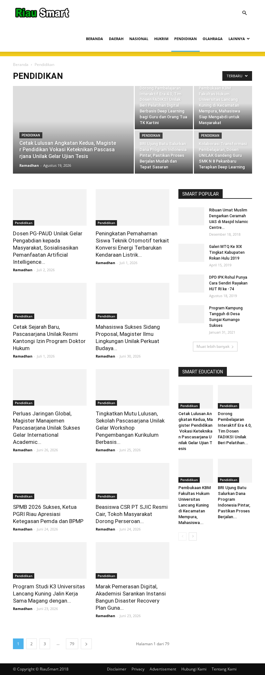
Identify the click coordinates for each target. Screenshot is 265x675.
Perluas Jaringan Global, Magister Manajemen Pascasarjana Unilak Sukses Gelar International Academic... (46, 427)
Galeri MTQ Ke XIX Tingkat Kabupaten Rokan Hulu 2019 (227, 252)
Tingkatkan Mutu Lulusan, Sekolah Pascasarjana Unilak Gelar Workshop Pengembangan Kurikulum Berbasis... (130, 427)
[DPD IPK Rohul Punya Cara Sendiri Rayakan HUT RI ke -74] (191, 283)
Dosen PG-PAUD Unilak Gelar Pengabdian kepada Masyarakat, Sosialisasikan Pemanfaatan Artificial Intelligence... (47, 247)
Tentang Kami (224, 669)
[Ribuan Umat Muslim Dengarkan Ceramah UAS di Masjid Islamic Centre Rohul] (191, 216)
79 (72, 644)
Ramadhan (29, 165)
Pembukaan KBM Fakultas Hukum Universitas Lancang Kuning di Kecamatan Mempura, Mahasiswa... (194, 505)
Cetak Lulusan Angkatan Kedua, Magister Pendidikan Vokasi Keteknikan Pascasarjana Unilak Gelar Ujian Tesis (195, 431)
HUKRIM (161, 38)
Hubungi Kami (194, 669)
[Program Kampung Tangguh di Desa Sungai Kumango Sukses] (191, 314)
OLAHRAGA (213, 38)
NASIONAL (138, 38)
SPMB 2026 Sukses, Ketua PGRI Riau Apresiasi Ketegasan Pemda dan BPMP (48, 514)
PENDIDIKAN (185, 38)
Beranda (20, 64)
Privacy (138, 669)
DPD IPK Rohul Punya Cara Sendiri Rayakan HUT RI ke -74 (228, 283)
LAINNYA (236, 38)
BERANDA (94, 38)
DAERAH (116, 38)
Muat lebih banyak (212, 346)
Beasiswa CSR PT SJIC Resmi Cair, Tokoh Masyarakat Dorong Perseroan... (132, 514)
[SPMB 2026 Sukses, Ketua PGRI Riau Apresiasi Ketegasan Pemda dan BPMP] (50, 481)
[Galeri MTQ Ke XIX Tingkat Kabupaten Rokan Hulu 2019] (191, 253)
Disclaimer (116, 669)
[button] (244, 13)
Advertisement (163, 669)
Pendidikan (31, 135)
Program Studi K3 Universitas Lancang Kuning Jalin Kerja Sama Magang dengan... (49, 593)
